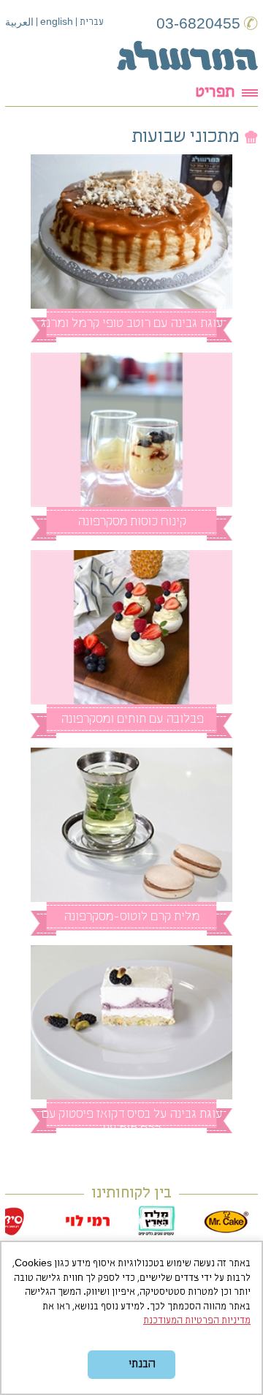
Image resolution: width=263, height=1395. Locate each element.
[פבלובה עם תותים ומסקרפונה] (132, 627)
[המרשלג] (187, 55)
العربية (19, 23)
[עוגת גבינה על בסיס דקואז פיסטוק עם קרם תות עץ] (132, 1022)
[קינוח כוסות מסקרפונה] (132, 430)
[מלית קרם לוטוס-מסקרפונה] (132, 825)
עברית (92, 22)
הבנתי (142, 1364)
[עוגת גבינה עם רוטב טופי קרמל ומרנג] (132, 231)
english (56, 21)
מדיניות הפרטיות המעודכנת (197, 1321)
